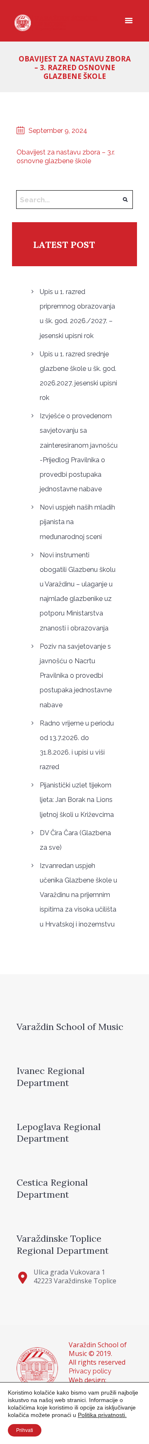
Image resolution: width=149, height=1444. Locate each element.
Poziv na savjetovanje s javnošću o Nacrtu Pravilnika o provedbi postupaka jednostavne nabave (76, 675)
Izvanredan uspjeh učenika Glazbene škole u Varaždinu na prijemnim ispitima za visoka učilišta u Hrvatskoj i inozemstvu (78, 895)
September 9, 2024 (58, 131)
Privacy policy (90, 1371)
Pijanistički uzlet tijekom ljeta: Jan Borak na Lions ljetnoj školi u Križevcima (77, 799)
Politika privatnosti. (102, 1415)
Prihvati (24, 1430)
